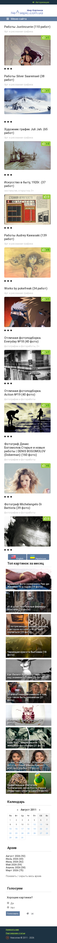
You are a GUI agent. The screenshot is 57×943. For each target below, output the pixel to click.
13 (41, 824)
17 (22, 829)
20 (41, 829)
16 (16, 829)
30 (16, 838)
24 (22, 833)
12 (34, 824)
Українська (40, 558)
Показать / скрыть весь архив (23, 876)
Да (12, 903)
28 (47, 833)
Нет (12, 907)
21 (47, 829)
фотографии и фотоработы (20, 346)
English (19, 558)
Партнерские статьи (15, 933)
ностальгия (10, 190)
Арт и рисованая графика (18, 31)
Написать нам (12, 930)
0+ (32, 190)
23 (16, 833)
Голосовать (12, 913)
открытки (24, 190)
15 (10, 829)
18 (28, 829)
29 (10, 838)
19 (34, 829)
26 (34, 833)
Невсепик (28, 10)
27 (41, 833)
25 (28, 833)
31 (22, 838)
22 (10, 833)
